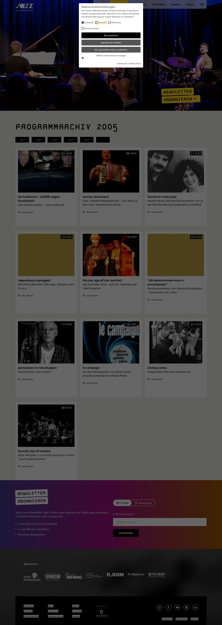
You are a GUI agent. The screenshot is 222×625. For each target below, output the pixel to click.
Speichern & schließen (111, 42)
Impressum (122, 63)
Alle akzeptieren (111, 35)
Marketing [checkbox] (116, 22)
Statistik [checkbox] (102, 22)
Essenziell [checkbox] (89, 22)
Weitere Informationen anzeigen (111, 55)
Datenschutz (135, 63)
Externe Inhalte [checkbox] (92, 28)
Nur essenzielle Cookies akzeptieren (111, 49)
